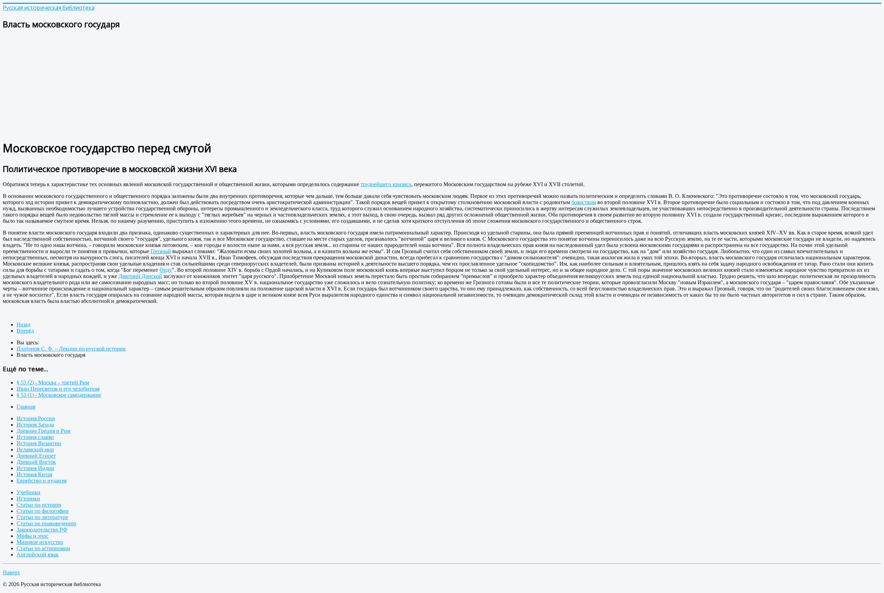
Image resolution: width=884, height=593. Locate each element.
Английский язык (38, 554)
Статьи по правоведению (46, 523)
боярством (583, 202)
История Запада (35, 425)
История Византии (39, 443)
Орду (166, 270)
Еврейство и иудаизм (42, 481)
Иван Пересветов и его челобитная (58, 389)
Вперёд (25, 331)
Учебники (28, 492)
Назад (23, 324)
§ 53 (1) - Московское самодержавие (59, 395)
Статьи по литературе (42, 517)
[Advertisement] (210, 85)
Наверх (11, 572)
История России (36, 418)
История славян (35, 437)
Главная (26, 407)
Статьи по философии (43, 511)
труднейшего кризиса (386, 184)
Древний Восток (36, 462)
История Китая (34, 474)
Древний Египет (36, 456)
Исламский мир (35, 449)
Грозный (161, 251)
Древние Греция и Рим (43, 431)
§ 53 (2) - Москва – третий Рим (53, 382)
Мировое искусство (40, 542)
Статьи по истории (39, 505)
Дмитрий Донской (140, 276)
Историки (28, 498)
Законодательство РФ (42, 530)
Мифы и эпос (32, 536)
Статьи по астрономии (43, 548)
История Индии (35, 468)
